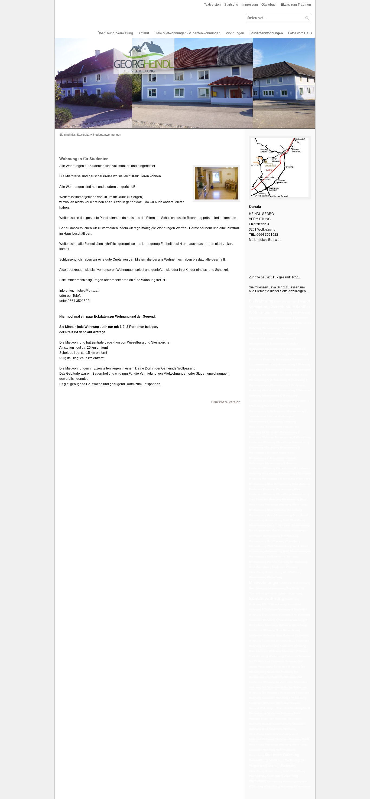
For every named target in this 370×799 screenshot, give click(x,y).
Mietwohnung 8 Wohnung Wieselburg (286, 478)
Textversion (212, 4)
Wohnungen (235, 33)
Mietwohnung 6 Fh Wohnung (267, 411)
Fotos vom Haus (300, 33)
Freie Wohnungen (285, 301)
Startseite (231, 4)
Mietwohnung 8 (290, 447)
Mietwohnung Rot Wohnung (280, 535)
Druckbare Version (225, 402)
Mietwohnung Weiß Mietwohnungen (288, 551)
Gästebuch (269, 4)
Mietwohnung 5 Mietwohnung (268, 379)
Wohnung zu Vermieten (296, 786)
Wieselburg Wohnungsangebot (287, 781)
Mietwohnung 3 (286, 338)
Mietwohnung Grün (261, 515)
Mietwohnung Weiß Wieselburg (269, 561)
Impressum (250, 4)
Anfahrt (143, 33)
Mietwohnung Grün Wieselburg (285, 520)
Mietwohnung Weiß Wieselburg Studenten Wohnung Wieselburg (278, 567)
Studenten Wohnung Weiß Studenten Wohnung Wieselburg (277, 728)
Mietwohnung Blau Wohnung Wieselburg (275, 509)
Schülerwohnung (266, 598)
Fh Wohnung (261, 301)
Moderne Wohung (291, 593)
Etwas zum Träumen (296, 4)
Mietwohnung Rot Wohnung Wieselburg (274, 541)
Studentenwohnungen (266, 33)
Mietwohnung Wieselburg (265, 577)
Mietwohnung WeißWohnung (283, 572)
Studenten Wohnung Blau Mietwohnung (274, 630)
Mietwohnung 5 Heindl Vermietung (284, 374)
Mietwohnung (282, 312)
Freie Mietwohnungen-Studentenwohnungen (187, 33)
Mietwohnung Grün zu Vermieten (270, 525)
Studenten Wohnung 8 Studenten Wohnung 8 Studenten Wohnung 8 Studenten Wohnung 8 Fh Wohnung (279, 609)
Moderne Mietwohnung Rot (273, 588)
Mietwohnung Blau (261, 483)
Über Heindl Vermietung (115, 33)
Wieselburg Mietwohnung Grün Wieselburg (277, 771)
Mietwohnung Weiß (261, 546)
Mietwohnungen (264, 582)
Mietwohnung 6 (290, 405)
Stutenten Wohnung (280, 766)
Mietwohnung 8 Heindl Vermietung (271, 452)
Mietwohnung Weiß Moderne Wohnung (274, 556)
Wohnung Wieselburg (264, 786)
